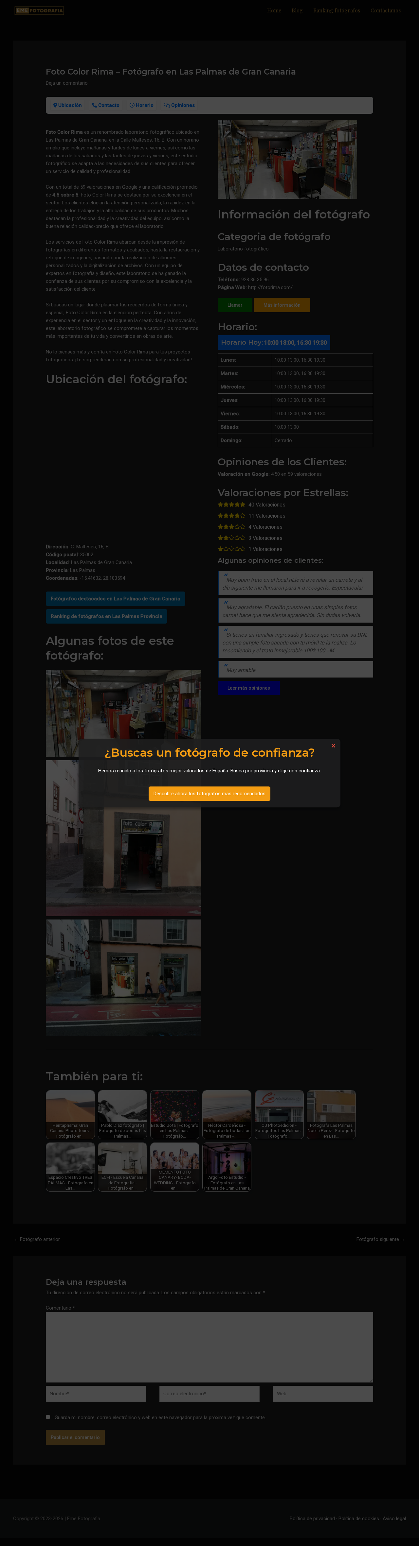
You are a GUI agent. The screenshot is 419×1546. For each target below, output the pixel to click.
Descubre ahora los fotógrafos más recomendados (209, 794)
